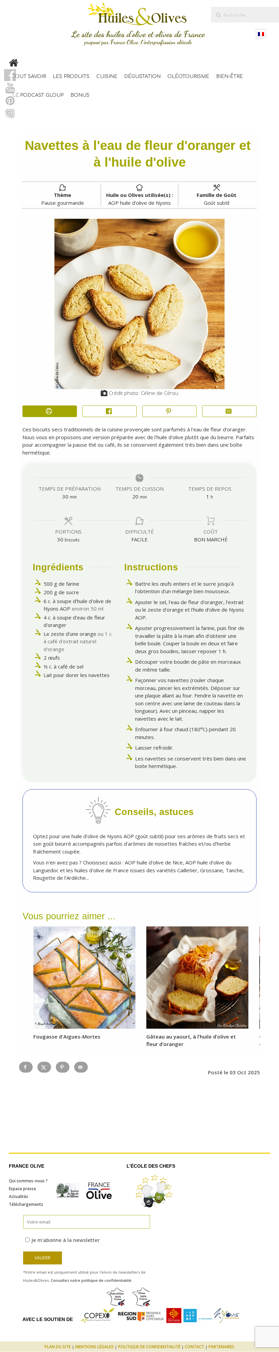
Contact (194, 1347)
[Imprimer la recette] (49, 411)
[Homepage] (13, 61)
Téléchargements (26, 1204)
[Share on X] (44, 1067)
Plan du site (58, 1347)
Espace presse (22, 1189)
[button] (169, 411)
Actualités (18, 1196)
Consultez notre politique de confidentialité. (91, 1280)
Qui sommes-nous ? (28, 1181)
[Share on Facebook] (109, 411)
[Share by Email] (229, 411)
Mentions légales (94, 1347)
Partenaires (221, 1347)
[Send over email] (81, 1067)
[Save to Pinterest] (62, 1067)
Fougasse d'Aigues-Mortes (66, 1036)
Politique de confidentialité (149, 1347)
